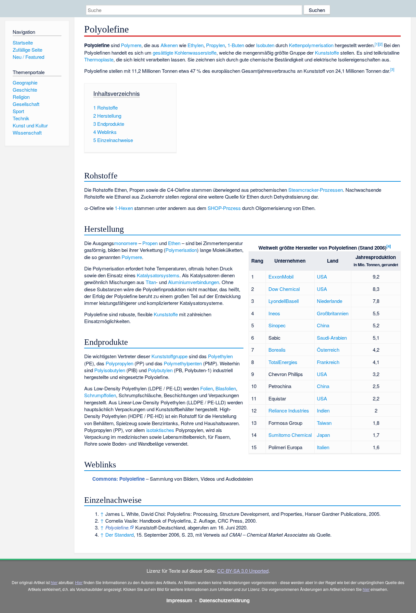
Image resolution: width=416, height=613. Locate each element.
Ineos (274, 313)
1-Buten (236, 45)
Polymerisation (181, 249)
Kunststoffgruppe (169, 356)
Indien (323, 410)
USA (322, 276)
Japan (323, 434)
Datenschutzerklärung (224, 600)
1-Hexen (124, 207)
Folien (206, 388)
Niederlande (329, 300)
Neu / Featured (28, 56)
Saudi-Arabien (332, 337)
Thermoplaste (98, 59)
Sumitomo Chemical (290, 434)
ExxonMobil (280, 276)
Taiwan (324, 422)
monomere (125, 243)
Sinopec (277, 325)
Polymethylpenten (183, 363)
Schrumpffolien (100, 395)
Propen (150, 243)
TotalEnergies (282, 362)
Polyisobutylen (109, 370)
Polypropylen (119, 363)
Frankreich (328, 362)
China (323, 325)
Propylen (215, 45)
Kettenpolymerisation (311, 45)
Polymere (131, 45)
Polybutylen (160, 370)
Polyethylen (220, 356)
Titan (151, 282)
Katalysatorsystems (158, 275)
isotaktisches (160, 429)
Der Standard (119, 534)
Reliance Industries (288, 410)
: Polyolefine (118, 478)
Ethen (174, 243)
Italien (323, 447)
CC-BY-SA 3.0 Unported (242, 570)
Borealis (277, 349)
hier (54, 582)
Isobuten (265, 45)
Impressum (179, 600)
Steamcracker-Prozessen (315, 189)
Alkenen (169, 45)
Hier (79, 582)
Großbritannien (332, 313)
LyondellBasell (283, 300)
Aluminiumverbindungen (193, 282)
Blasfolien (225, 388)
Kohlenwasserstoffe (195, 52)
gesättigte (163, 52)
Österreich (328, 349)
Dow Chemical (284, 288)
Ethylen (195, 45)
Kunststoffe (327, 52)
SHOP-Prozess (224, 207)
